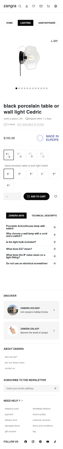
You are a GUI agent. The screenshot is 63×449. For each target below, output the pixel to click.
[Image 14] (35, 88)
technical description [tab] (45, 215)
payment (9, 414)
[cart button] (48, 6)
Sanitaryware (46, 22)
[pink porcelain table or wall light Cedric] (31, 155)
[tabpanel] (31, 245)
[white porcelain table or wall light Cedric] (43, 155)
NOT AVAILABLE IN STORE (30, 124)
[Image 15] (38, 88)
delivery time (11, 419)
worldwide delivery (41, 408)
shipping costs (12, 408)
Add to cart (38, 196)
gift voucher (10, 431)
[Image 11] (27, 88)
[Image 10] (24, 88)
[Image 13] (33, 88)
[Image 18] (46, 88)
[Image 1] (16, 88)
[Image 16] (41, 88)
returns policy (39, 414)
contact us (10, 368)
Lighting (25, 22)
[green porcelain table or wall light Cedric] (20, 155)
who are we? (11, 356)
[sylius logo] (10, 6)
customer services (41, 419)
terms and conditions (43, 425)
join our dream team (14, 362)
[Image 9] (22, 88)
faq (34, 431)
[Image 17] (44, 88)
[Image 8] (19, 88)
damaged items (12, 425)
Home (9, 22)
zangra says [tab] (16, 215)
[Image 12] (30, 88)
